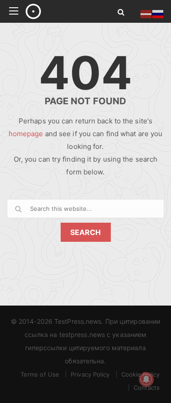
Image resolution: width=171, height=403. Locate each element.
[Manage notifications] (146, 379)
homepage (26, 133)
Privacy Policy (90, 374)
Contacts (147, 387)
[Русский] (158, 13)
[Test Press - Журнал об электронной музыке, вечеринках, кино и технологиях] (61, 11)
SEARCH (85, 232)
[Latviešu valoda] (146, 13)
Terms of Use (40, 374)
